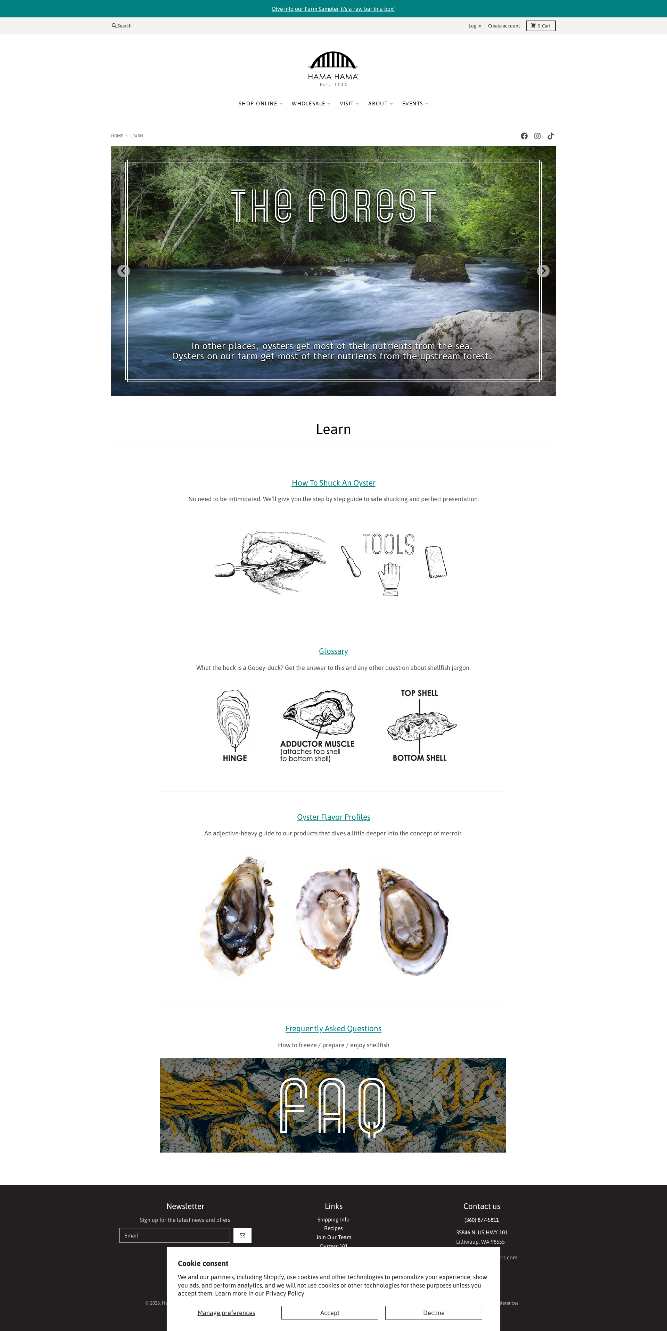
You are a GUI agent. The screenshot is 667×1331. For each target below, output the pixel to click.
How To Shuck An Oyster (334, 482)
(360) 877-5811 (481, 1220)
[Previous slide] (123, 271)
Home (117, 135)
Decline (434, 1312)
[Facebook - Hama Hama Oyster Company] (524, 136)
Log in (475, 26)
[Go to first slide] (543, 271)
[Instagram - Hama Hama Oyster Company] (538, 136)
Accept (329, 1312)
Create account (504, 26)
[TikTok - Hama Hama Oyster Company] (551, 136)
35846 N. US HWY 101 (482, 1232)
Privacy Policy (285, 1293)
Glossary (333, 651)
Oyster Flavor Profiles (333, 816)
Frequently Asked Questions (333, 1028)
